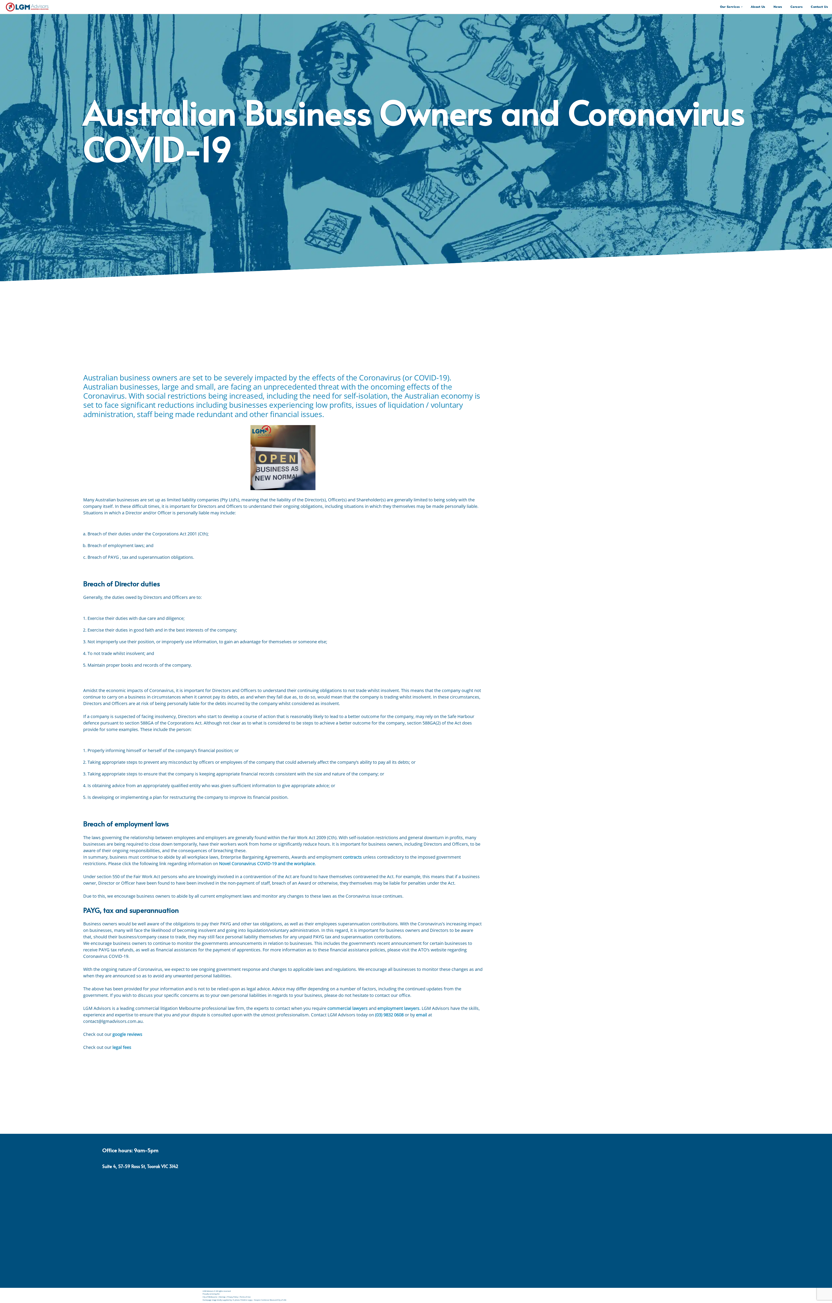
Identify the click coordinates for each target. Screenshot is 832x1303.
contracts (352, 857)
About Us (758, 7)
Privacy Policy (232, 1297)
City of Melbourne (210, 1297)
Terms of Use (245, 1297)
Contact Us (819, 7)
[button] (742, 7)
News (778, 7)
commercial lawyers (347, 1008)
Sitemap (222, 1297)
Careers (796, 7)
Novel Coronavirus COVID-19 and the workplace (267, 863)
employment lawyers (398, 1008)
